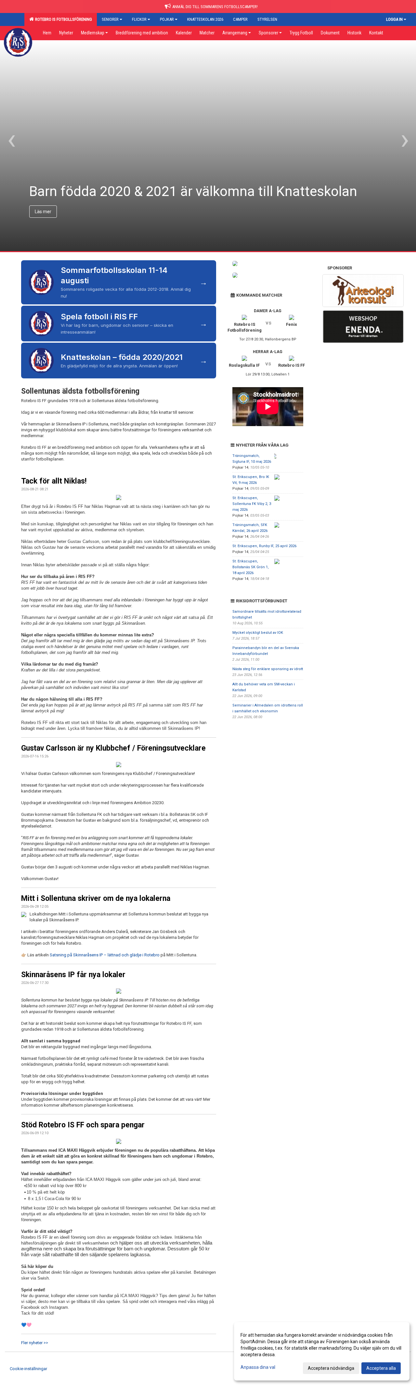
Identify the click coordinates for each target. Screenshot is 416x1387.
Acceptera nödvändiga (331, 1368)
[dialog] (322, 1351)
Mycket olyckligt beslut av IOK (257, 633)
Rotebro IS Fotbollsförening (62, 19)
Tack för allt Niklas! (53, 481)
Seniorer (110, 19)
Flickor (139, 19)
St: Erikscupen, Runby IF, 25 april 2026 (264, 546)
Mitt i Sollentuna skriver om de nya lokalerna (95, 898)
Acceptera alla (381, 1368)
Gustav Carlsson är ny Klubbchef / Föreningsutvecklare (113, 748)
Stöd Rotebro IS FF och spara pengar (83, 1125)
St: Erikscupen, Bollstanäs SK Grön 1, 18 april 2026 (250, 567)
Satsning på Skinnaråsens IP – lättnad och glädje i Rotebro (105, 954)
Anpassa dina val (257, 1367)
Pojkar (167, 19)
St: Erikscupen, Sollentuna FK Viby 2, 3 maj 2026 (251, 504)
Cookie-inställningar (28, 1368)
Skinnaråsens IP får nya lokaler (73, 974)
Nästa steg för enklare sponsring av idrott (267, 669)
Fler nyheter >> (34, 1342)
